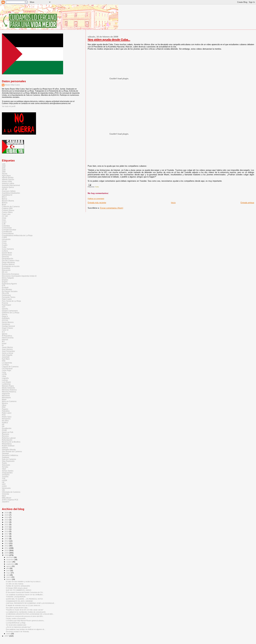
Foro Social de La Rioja (11, 301)
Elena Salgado (8, 278)
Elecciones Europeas (10, 274)
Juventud (5, 357)
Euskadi (5, 287)
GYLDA (5, 320)
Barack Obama (8, 201)
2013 (7, 543)
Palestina (5, 411)
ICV (3, 332)
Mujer (4, 399)
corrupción (6, 239)
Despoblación (7, 259)
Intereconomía (7, 338)
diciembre (10, 557)
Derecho (5, 257)
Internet (5, 340)
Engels (5, 282)
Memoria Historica (9, 390)
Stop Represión (8, 461)
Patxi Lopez (6, 413)
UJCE (4, 486)
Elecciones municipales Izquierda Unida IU (19, 276)
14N (3, 164)
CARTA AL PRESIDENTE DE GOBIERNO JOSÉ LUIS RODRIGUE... (30, 603)
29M (3, 172)
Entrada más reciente (97, 203)
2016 (7, 536)
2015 (7, 539)
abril (8, 575)
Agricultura (6, 176)
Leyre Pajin (6, 370)
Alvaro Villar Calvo (12, 85)
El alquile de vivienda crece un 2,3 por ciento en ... (24, 605)
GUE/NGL (6, 318)
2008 (7, 555)
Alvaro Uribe (7, 181)
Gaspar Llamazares (10, 311)
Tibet (4, 469)
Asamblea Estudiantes (11, 193)
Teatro (4, 463)
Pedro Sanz (6, 417)
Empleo (5, 280)
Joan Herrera (7, 349)
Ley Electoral (7, 368)
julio (7, 568)
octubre (9, 562)
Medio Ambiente (8, 388)
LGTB (4, 374)
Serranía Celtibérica (10, 455)
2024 (7, 517)
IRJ (3, 341)
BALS (4, 197)
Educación (6, 270)
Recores (5, 436)
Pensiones (6, 419)
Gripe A (5, 316)
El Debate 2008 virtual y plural (16, 588)
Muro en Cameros (9, 401)
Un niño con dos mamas (14, 584)
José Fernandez (8, 351)
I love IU (5, 330)
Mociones (6, 395)
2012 (7, 546)
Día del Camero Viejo (10, 260)
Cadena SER (7, 208)
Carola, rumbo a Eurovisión (15, 618)
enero (8, 634)
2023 (7, 520)
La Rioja (5, 365)
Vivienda (5, 494)
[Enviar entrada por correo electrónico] (89, 185)
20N (3, 168)
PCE (4, 415)
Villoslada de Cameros (11, 492)
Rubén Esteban (8, 446)
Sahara (5, 448)
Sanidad (5, 453)
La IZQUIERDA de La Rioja (15, 623)
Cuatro (4, 245)
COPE (4, 237)
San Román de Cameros (12, 451)
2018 (7, 531)
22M (3, 170)
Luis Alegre (6, 382)
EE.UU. (5, 272)
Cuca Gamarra (8, 249)
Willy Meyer (6, 498)
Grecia (4, 314)
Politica (5, 422)
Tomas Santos (7, 471)
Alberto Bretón (7, 178)
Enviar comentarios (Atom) (111, 208)
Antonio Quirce (8, 187)
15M (3, 166)
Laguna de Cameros (10, 367)
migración (6, 394)
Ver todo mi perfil (8, 106)
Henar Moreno (8, 322)
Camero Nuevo (8, 210)
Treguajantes (7, 473)
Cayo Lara (6, 214)
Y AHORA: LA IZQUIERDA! (15, 597)
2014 (7, 541)
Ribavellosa (7, 444)
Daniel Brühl (7, 253)
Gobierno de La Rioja (10, 313)
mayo (8, 573)
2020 (7, 527)
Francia (5, 303)
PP (3, 424)
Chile (4, 218)
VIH (3, 490)
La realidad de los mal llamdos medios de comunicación (26, 612)
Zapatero (5, 502)
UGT (4, 484)
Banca (4, 199)
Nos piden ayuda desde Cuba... (109, 39)
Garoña (5, 309)
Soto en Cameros (9, 459)
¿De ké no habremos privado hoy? (18, 627)
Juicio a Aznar (7, 353)
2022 (7, 522)
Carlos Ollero (7, 212)
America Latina (8, 183)
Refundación (7, 440)
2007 (7, 636)
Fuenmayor (6, 305)
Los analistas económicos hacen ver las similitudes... (25, 594)
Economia (6, 268)
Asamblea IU (7, 195)
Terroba (5, 467)
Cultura (5, 251)
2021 (7, 524)
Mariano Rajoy (8, 386)
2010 (7, 550)
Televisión (6, 465)
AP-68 (4, 189)
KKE (3, 361)
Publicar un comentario (96, 198)
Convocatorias (8, 233)
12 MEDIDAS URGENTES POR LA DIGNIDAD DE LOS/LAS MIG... (30, 614)
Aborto (4, 174)
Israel (4, 343)
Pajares (5, 409)
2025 (7, 515)
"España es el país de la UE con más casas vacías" (24, 610)
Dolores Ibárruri (8, 264)
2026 (7, 513)
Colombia (6, 226)
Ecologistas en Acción (11, 266)
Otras (4, 405)
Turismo (5, 477)
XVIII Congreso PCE (10, 500)
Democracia (7, 255)
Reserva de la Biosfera (11, 442)
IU (3, 345)
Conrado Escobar (9, 230)
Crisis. (4, 243)
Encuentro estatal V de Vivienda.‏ (17, 631)
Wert (4, 496)
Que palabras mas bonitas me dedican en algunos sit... (25, 629)
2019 (7, 529)
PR (3, 426)
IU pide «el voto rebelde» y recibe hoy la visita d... (23, 581)
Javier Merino (7, 347)
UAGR (4, 480)
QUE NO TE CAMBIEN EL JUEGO (18, 590)
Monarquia (6, 397)
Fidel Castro (7, 299)
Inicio (173, 203)
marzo (8, 577)
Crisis (4, 241)
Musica (5, 403)
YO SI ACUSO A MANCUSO (16, 625)
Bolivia (4, 203)
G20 (3, 307)
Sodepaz (5, 457)
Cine (4, 220)
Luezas (5, 380)
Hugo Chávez (7, 328)
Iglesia (4, 334)
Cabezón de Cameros (11, 206)
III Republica (7, 336)
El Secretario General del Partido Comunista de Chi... (25, 592)
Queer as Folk (7, 432)
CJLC (4, 222)
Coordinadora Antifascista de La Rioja (17, 235)
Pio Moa (5, 421)
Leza (4, 372)
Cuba (97, 187)
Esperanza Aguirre (9, 284)
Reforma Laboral (9, 438)
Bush (4, 205)
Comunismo (7, 228)
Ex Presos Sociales (9, 291)
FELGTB (5, 293)
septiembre (10, 564)
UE (3, 482)
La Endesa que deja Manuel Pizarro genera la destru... (25, 620)
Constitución (7, 232)
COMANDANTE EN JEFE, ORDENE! (19, 601)
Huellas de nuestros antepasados (18, 586)
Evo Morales (7, 289)
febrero (9, 579)
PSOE (4, 430)
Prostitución (6, 428)
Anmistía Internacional (11, 185)
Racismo (5, 434)
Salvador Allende (9, 450)
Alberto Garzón (8, 179)
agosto (9, 566)
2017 (7, 534)
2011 (7, 548)
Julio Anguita (7, 355)
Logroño (5, 378)
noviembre (10, 559)
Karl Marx (6, 359)
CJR (3, 224)
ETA (3, 286)
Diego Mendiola (8, 262)
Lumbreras (6, 384)
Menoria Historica (9, 392)
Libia (4, 376)
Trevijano (5, 475)
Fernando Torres (8, 297)
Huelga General (8, 326)
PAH (3, 407)
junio (8, 570)
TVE (3, 478)
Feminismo (6, 295)
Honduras (6, 324)
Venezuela (6, 488)
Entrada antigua (247, 203)
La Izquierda (7, 363)
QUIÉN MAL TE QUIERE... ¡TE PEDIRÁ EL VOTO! (24, 599)
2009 (7, 553)
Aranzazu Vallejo (9, 191)
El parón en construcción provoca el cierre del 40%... (25, 616)
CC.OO (5, 216)
